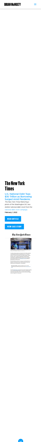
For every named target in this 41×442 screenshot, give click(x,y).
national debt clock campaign (16, 210)
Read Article (13, 219)
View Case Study (14, 226)
